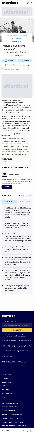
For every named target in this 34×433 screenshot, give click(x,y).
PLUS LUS (9, 202)
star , (28, 152)
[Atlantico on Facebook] (14, 346)
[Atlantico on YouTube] (30, 346)
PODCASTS (5, 390)
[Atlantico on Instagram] (25, 346)
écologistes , (22, 138)
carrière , (15, 152)
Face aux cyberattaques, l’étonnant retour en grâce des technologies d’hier (17, 249)
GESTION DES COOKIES (9, 411)
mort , (26, 149)
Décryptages (17, 35)
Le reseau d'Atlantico (8, 363)
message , (5, 144)
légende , (22, 152)
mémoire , (13, 144)
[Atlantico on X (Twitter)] (9, 346)
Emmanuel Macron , (9, 149)
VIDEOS (4, 386)
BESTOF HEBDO (7, 393)
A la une (9, 35)
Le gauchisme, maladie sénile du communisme (17, 181)
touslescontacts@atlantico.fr (17, 351)
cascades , (18, 154)
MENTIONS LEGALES (12, 403)
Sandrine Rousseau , (9, 138)
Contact (23, 363)
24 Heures (21, 195)
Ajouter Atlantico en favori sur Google (18, 65)
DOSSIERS (5, 378)
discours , (20, 149)
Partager (10, 61)
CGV (3, 403)
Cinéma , (13, 146)
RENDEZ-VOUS (6, 382)
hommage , (6, 141)
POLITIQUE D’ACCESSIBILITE (10, 418)
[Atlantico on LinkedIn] (20, 346)
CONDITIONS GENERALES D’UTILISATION (14, 426)
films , (19, 146)
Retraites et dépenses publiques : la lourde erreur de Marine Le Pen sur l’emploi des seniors (17, 225)
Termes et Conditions (20, 337)
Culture (24, 35)
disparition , (6, 152)
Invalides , (6, 146)
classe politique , (8, 154)
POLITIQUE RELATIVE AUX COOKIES (12, 422)
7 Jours (29, 195)
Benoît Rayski (18, 55)
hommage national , (24, 144)
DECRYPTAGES (6, 374)
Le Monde (25, 154)
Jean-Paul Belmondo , (18, 141)
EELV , (29, 138)
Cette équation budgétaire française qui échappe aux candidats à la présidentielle (17, 288)
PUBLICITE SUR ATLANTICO (10, 407)
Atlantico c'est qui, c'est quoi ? (12, 361)
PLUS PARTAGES (25, 202)
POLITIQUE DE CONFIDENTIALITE (12, 414)
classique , (25, 146)
